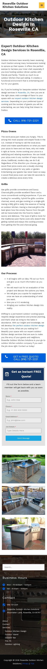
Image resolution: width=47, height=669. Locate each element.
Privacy (26, 663)
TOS (32, 663)
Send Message (23, 438)
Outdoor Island (11, 634)
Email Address (12, 416)
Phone (9, 406)
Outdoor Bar (10, 638)
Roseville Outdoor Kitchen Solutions (15, 5)
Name (8, 396)
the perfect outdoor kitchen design (28, 325)
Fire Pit (8, 641)
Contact (6, 624)
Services (6, 627)
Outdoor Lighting (12, 644)
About (5, 621)
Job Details (11, 427)
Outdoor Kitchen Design (15, 631)
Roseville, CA (23, 92)
